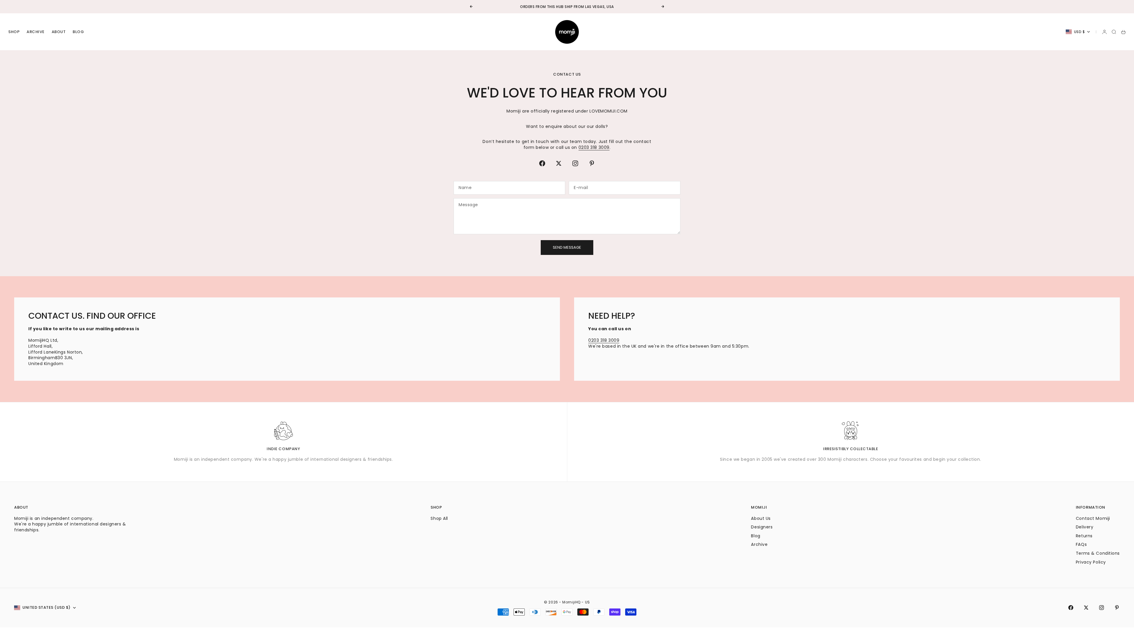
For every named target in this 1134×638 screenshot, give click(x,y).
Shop (13, 32)
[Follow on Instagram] (575, 163)
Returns (1084, 536)
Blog (78, 32)
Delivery (1084, 527)
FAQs (1081, 544)
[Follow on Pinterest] (591, 163)
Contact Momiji (1093, 518)
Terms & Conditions (1098, 553)
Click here (584, 7)
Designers (762, 527)
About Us (760, 518)
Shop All (439, 518)
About (59, 32)
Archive (36, 32)
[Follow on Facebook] (542, 163)
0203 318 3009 (594, 147)
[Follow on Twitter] (558, 163)
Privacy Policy (1091, 562)
